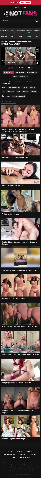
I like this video (9, 68)
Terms (33, 454)
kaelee (25, 87)
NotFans (18, 474)
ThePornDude (4, 30)
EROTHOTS (37, 30)
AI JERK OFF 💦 (29, 31)
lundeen (32, 87)
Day (12, 36)
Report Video (20, 72)
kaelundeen (10, 91)
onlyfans (33, 91)
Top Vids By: (4, 36)
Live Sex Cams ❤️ (12, 31)
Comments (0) (23, 76)
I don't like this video (12, 68)
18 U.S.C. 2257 (25, 458)
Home (10, 451)
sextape (25, 91)
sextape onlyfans (14, 87)
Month (29, 36)
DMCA (13, 458)
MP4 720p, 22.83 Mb (18, 96)
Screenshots (32, 72)
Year (37, 36)
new (18, 91)
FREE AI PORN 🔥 (21, 31)
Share (15, 76)
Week (20, 36)
